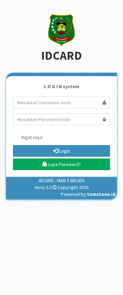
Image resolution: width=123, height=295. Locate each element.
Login (64, 151)
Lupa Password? (64, 164)
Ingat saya (31, 137)
